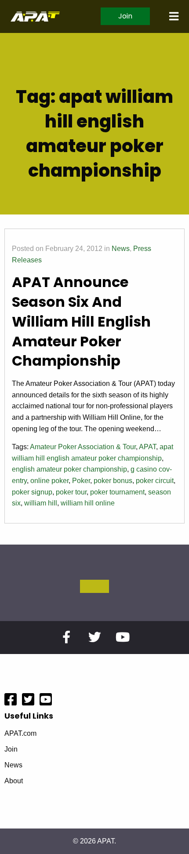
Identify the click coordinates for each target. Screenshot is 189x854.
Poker (81, 480)
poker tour (71, 492)
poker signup (32, 492)
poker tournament (117, 492)
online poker (49, 480)
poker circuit (155, 480)
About (13, 781)
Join (125, 16)
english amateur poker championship (69, 469)
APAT (147, 447)
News (121, 248)
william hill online (88, 503)
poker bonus (113, 480)
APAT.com (20, 733)
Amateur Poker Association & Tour (83, 447)
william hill (40, 503)
